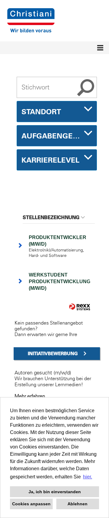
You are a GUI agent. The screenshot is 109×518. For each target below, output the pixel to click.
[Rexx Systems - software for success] (79, 307)
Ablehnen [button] (78, 503)
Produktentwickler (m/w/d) (57, 241)
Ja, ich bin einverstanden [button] (54, 491)
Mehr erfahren (30, 396)
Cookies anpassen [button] (31, 503)
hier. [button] (87, 476)
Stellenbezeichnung (51, 217)
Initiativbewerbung (53, 353)
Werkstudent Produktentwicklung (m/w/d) (59, 281)
